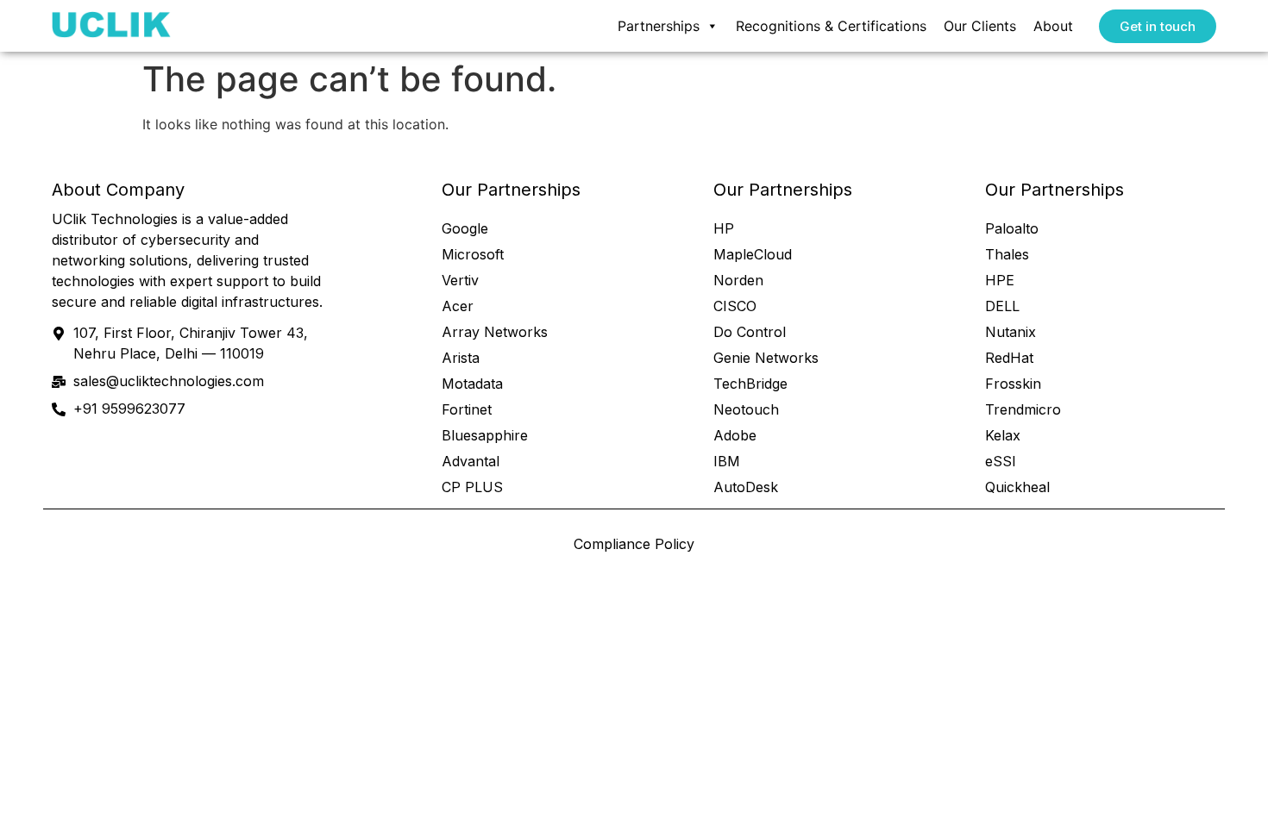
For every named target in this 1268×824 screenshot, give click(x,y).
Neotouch (746, 409)
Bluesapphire (485, 435)
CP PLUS (472, 487)
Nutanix (1010, 331)
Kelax (1002, 435)
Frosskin (1013, 383)
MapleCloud (752, 254)
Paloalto (1012, 228)
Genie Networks (766, 357)
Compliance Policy (634, 543)
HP (723, 228)
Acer (458, 306)
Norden (738, 280)
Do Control (749, 331)
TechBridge (750, 383)
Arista (461, 357)
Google (465, 228)
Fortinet (467, 409)
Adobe (734, 435)
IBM (726, 461)
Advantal (470, 461)
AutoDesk (745, 487)
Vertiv (460, 280)
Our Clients (980, 25)
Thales (1007, 254)
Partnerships (659, 25)
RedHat (1009, 357)
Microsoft (473, 254)
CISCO (734, 306)
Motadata (472, 383)
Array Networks (495, 331)
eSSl (1000, 461)
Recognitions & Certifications (831, 25)
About (1053, 25)
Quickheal (1017, 487)
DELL (1002, 306)
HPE (999, 280)
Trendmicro (1023, 409)
